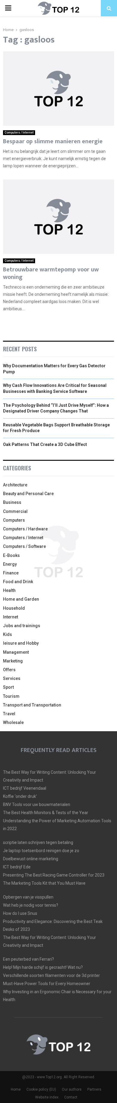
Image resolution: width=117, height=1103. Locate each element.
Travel (9, 713)
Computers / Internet (19, 132)
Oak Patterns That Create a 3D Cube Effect (45, 444)
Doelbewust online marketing (30, 858)
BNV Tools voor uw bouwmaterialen (36, 804)
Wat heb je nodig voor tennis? (30, 905)
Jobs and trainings (21, 625)
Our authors (72, 1089)
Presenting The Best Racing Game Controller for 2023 (53, 875)
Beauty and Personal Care (28, 493)
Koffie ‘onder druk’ (20, 796)
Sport (8, 687)
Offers (9, 669)
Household (14, 608)
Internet (10, 617)
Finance (11, 572)
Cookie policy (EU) (41, 1089)
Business (12, 502)
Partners (94, 1089)
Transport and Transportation (32, 705)
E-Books (11, 555)
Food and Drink (18, 581)
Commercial (15, 511)
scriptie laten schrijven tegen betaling (38, 842)
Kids (7, 634)
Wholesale (13, 722)
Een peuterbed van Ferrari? (28, 959)
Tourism (11, 696)
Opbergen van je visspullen (28, 897)
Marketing (13, 661)
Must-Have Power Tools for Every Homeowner (46, 983)
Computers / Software (24, 546)
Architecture (15, 484)
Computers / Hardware (25, 528)
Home (16, 1089)
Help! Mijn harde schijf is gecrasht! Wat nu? (43, 967)
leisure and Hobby (21, 643)
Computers (14, 520)
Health (9, 590)
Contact (70, 1097)
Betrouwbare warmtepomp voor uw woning (51, 273)
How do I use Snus (20, 913)
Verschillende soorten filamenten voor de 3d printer (51, 975)
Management (16, 652)
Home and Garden (21, 599)
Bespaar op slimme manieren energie (53, 141)
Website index (46, 1097)
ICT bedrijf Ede (17, 866)
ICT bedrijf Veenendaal (24, 788)
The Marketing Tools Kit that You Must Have (44, 883)
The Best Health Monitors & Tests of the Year (45, 812)
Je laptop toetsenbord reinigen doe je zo (41, 850)
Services (11, 678)
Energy (10, 564)
